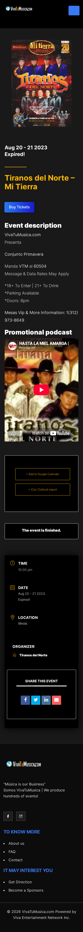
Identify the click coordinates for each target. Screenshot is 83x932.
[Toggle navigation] (74, 10)
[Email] (56, 700)
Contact (16, 860)
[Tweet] (35, 700)
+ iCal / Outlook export (42, 489)
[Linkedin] (46, 700)
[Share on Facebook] (25, 700)
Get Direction (20, 882)
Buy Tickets (19, 207)
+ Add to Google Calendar (42, 474)
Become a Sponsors (26, 890)
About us (16, 843)
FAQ (12, 851)
